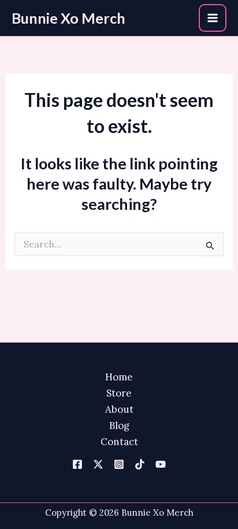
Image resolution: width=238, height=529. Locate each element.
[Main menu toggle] (212, 18)
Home (119, 377)
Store (119, 393)
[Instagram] (119, 464)
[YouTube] (160, 464)
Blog (119, 425)
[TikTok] (140, 464)
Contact (119, 441)
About (119, 409)
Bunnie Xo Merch (68, 18)
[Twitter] (98, 464)
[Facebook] (77, 464)
